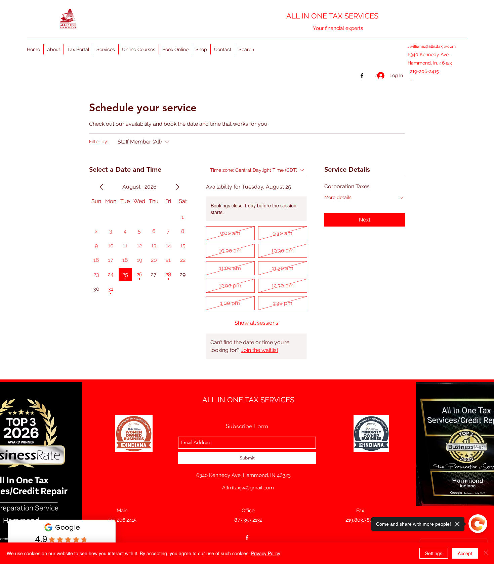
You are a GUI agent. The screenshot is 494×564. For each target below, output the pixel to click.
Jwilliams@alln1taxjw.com (432, 46)
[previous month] (101, 187)
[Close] (486, 553)
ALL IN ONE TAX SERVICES (332, 15)
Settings (433, 553)
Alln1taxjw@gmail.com (248, 488)
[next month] (177, 187)
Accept (465, 553)
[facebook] (247, 537)
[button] (376, 75)
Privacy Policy (265, 553)
